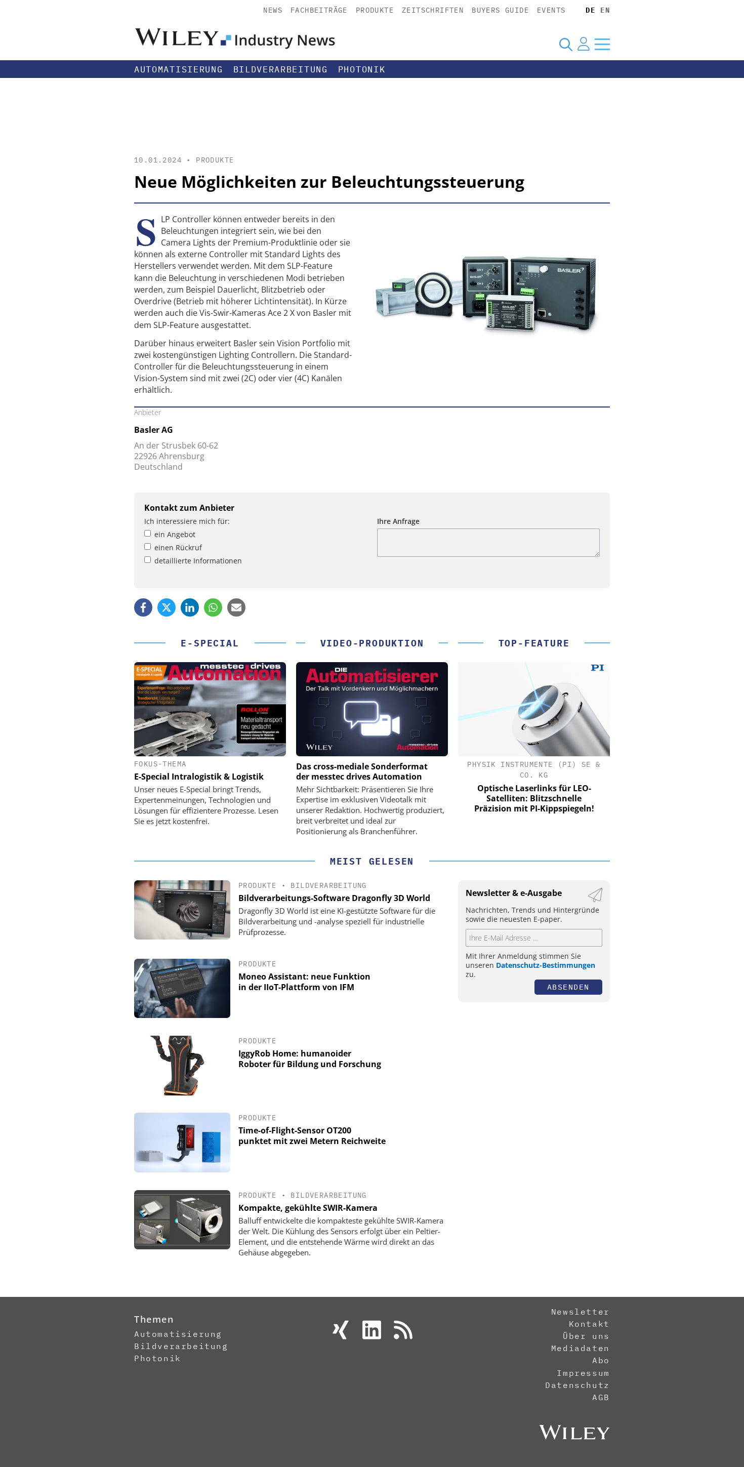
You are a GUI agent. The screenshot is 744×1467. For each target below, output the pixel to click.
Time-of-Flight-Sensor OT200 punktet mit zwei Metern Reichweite (312, 1136)
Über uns (586, 1336)
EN (605, 10)
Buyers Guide (500, 10)
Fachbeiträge (319, 10)
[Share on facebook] (143, 607)
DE (590, 10)
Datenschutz (577, 1385)
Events (551, 10)
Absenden (568, 987)
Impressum (583, 1373)
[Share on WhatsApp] (213, 607)
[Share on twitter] (166, 607)
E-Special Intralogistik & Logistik (199, 776)
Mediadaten (580, 1348)
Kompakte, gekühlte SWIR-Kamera (308, 1207)
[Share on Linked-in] (190, 607)
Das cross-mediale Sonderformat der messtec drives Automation (362, 771)
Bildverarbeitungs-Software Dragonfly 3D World (334, 898)
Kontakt (589, 1324)
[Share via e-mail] (236, 607)
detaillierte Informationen (198, 560)
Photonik (362, 69)
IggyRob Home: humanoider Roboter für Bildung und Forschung (309, 1059)
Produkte (375, 10)
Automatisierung (178, 69)
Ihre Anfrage (398, 521)
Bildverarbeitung (280, 69)
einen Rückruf (178, 547)
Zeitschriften (433, 10)
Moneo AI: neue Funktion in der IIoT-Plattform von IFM (304, 982)
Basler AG (153, 429)
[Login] (583, 44)
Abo (601, 1360)
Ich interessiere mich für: (187, 521)
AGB (601, 1397)
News (272, 10)
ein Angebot (174, 534)
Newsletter (580, 1312)
